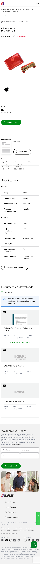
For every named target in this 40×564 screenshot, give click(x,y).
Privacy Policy (15, 444)
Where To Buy (11, 122)
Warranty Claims (5, 530)
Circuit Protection (18, 21)
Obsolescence (16, 530)
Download (23, 152)
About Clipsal (10, 502)
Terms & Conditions (28, 530)
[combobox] (29, 455)
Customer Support (12, 517)
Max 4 (27, 21)
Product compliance (6, 528)
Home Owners (10, 507)
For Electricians (10, 512)
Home (3, 21)
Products (9, 21)
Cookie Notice (18, 528)
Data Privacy (28, 528)
